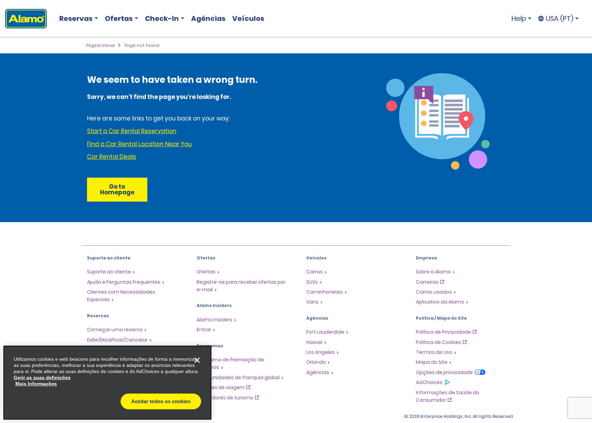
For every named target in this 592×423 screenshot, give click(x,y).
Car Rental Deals (111, 157)
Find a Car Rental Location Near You (139, 144)
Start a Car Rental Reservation (131, 131)
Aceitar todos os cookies (160, 401)
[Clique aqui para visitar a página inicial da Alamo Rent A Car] (23, 18)
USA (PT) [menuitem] (560, 18)
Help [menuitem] (518, 18)
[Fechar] (197, 360)
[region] (107, 383)
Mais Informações (36, 383)
